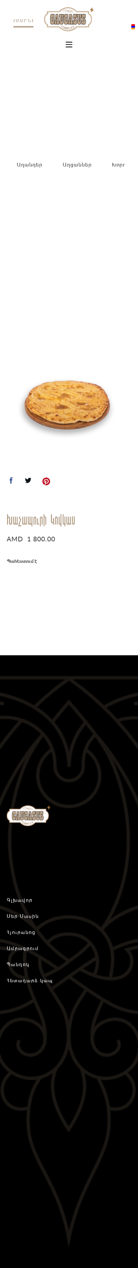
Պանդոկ (18, 964)
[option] (67, 405)
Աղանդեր (30, 164)
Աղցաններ (77, 164)
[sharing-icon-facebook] (11, 482)
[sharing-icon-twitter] (28, 482)
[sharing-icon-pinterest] (46, 482)
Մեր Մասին (23, 916)
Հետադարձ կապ (30, 980)
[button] (69, 44)
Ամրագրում (23, 948)
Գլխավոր (19, 900)
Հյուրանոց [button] (21, 932)
